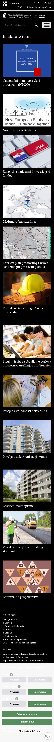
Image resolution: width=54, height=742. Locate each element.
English (47, 3)
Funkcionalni (10, 686)
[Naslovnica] (17, 17)
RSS (20, 7)
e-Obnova (7, 629)
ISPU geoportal (10, 619)
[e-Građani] (15, 4)
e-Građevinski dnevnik (13, 626)
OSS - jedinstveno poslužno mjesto (19, 643)
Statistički (9, 698)
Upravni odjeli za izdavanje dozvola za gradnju (25, 654)
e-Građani (7, 633)
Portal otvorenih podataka (15, 639)
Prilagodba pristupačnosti (39, 7)
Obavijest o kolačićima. (29, 731)
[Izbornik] (46, 25)
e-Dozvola (7, 623)
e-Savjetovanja (10, 636)
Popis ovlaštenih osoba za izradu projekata (23, 660)
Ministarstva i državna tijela (15, 657)
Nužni (6, 674)
